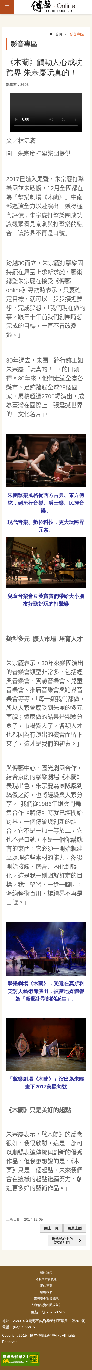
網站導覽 (46, 1285)
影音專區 (77, 34)
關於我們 (46, 1272)
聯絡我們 (46, 1292)
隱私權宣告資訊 (46, 1279)
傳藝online (53, 7)
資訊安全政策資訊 (46, 1298)
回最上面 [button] (74, 1228)
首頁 (58, 34)
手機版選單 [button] (7, 7)
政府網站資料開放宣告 (46, 1305)
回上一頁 (51, 1228)
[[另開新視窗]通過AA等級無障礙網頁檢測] (20, 1359)
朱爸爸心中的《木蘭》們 (62, 1240)
